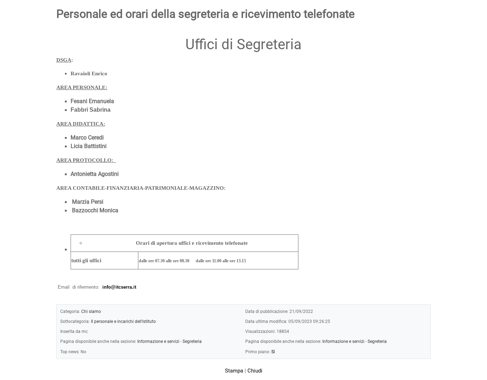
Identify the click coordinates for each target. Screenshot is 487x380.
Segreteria (192, 341)
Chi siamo (91, 311)
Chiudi (254, 371)
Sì (273, 351)
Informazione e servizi (158, 341)
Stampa (234, 371)
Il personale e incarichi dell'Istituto (123, 321)
